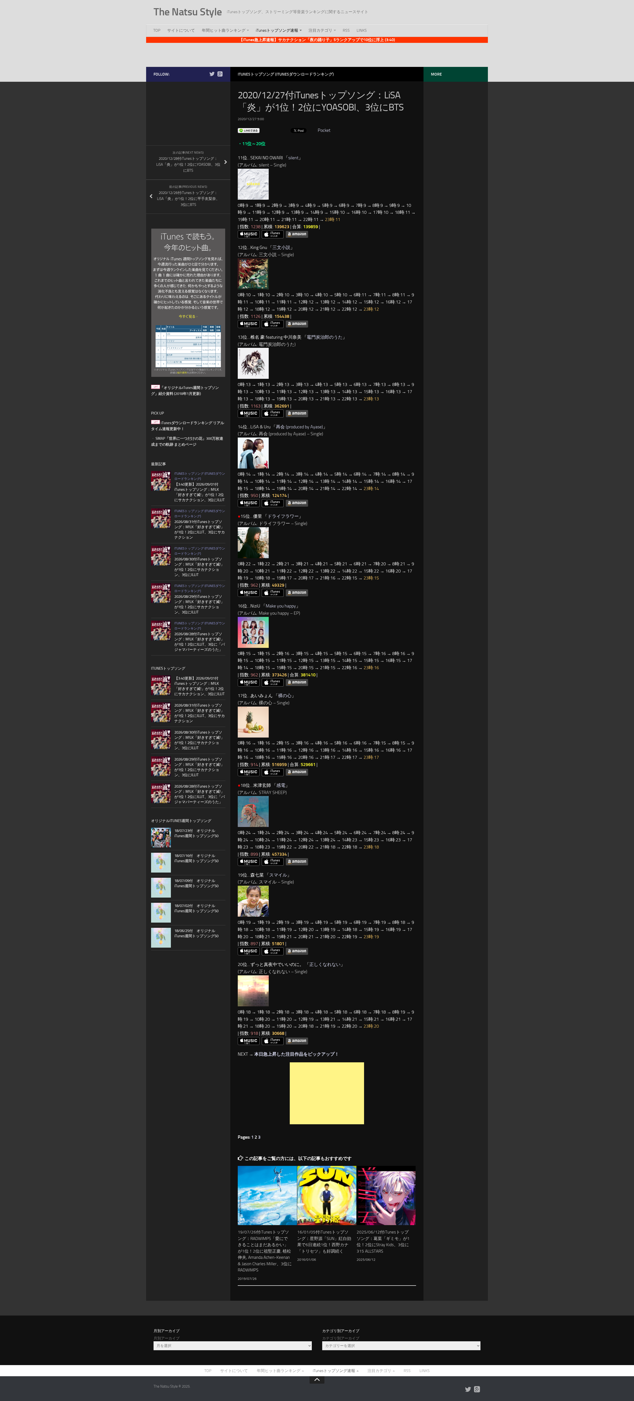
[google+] (220, 74)
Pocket (324, 130)
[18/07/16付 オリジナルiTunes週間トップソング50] (161, 863)
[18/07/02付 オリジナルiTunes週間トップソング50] (161, 913)
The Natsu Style (188, 11)
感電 (280, 785)
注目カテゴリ (320, 30)
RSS (346, 30)
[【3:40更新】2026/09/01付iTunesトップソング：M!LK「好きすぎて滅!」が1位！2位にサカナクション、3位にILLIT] (161, 481)
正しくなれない (325, 964)
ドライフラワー (283, 516)
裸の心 (284, 695)
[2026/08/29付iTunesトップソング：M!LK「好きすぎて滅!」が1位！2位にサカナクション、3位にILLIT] (161, 593)
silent (293, 158)
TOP (156, 30)
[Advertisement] (317, 54)
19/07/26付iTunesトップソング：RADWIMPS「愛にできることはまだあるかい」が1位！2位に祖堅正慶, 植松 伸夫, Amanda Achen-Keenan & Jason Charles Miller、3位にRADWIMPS (265, 1251)
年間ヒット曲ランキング (223, 30)
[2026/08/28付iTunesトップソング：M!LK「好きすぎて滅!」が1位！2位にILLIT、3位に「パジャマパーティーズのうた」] (161, 630)
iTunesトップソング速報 (277, 30)
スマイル (278, 875)
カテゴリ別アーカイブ (340, 1338)
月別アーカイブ (167, 1338)
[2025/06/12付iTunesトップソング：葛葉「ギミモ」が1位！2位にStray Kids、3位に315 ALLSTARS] (386, 1195)
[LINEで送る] (249, 130)
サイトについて (181, 30)
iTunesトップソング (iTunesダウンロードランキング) (286, 74)
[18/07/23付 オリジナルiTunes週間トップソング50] (161, 838)
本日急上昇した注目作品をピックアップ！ (296, 1054)
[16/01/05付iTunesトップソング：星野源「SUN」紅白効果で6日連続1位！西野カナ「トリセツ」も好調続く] (326, 1195)
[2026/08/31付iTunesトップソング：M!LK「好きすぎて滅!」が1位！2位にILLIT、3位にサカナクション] (161, 518)
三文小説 (281, 247)
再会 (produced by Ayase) (299, 427)
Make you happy (281, 606)
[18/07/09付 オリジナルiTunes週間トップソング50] (161, 888)
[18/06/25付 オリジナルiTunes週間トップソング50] (161, 938)
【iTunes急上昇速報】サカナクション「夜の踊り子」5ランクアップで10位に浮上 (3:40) (317, 39)
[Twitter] (212, 74)
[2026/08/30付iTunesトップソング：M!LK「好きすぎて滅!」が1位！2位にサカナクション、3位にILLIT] (161, 556)
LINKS (362, 30)
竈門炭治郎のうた (325, 337)
